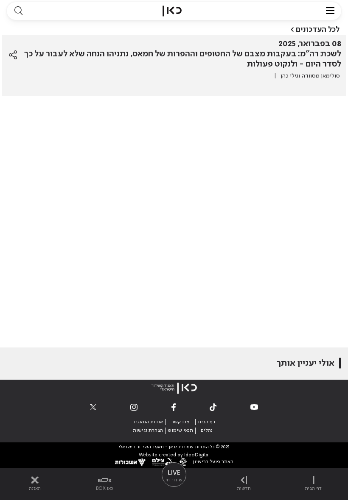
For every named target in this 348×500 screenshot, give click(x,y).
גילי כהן (289, 76)
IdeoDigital (197, 455)
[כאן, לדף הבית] (172, 11)
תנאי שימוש (180, 430)
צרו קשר (180, 422)
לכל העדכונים (318, 29)
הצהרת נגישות (148, 430)
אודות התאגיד (148, 422)
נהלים (207, 430)
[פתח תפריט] (330, 11)
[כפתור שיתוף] (13, 55)
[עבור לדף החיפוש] (18, 11)
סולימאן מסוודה (321, 76)
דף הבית (207, 422)
